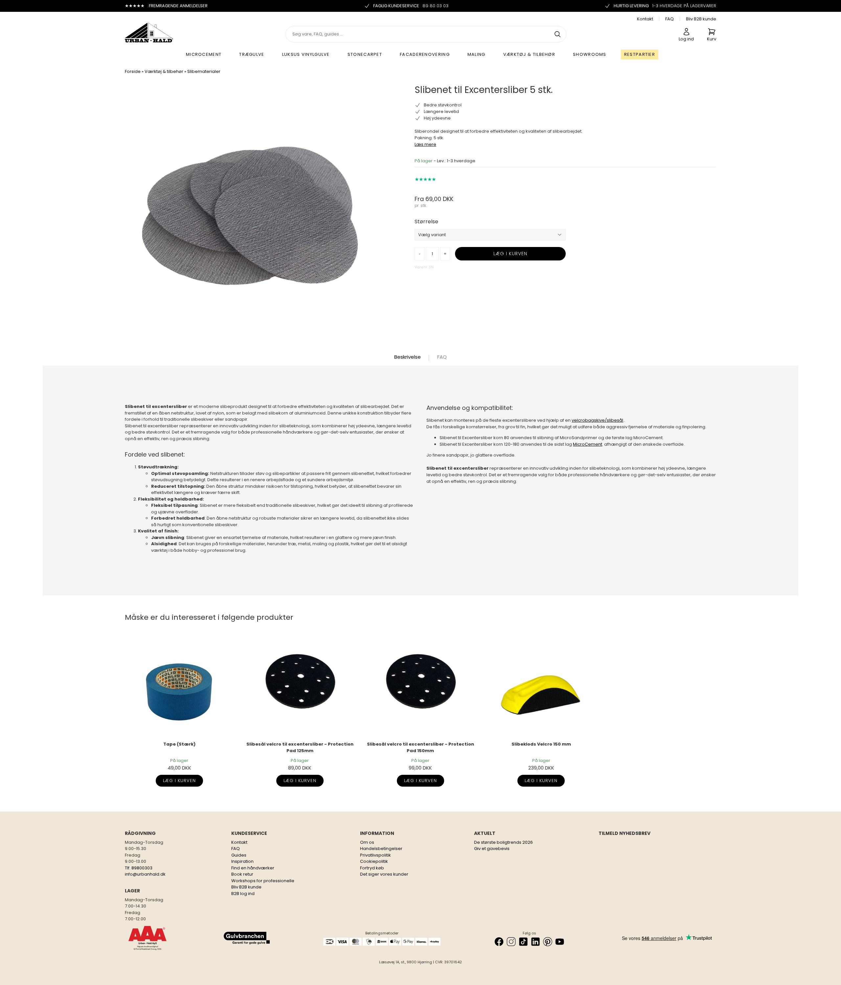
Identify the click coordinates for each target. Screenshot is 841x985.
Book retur (242, 874)
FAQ (669, 19)
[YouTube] (560, 942)
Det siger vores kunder (384, 874)
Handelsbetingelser (381, 848)
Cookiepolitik (374, 861)
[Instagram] (511, 942)
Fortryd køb (372, 868)
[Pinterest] (548, 942)
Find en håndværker (252, 868)
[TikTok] (523, 942)
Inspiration (242, 861)
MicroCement (587, 444)
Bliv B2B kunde (701, 19)
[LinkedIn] (535, 942)
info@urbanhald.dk (145, 874)
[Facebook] (499, 942)
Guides (238, 855)
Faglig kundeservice (410, 6)
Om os (367, 842)
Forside (133, 71)
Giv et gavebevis (492, 848)
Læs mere (425, 144)
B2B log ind (243, 893)
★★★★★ (425, 179)
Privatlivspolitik (375, 855)
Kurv (711, 39)
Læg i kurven (179, 780)
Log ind (686, 39)
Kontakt (645, 19)
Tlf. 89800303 (138, 868)
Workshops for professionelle (262, 881)
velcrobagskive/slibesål (597, 420)
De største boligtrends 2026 (503, 842)
